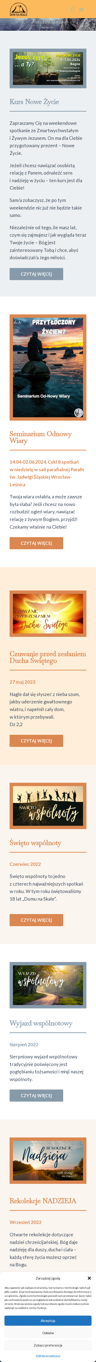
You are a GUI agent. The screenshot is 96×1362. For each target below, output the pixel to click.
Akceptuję (48, 1321)
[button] (89, 1278)
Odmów (48, 1333)
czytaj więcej (36, 274)
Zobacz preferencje (48, 1345)
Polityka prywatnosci (48, 1355)
